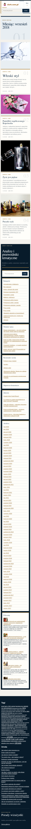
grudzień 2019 (7, 526)
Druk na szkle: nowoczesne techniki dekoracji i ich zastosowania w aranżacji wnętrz (15, 341)
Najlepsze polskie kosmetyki (9, 759)
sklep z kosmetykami (19, 732)
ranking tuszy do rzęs (8, 728)
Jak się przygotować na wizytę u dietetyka (13, 801)
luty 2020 (6, 521)
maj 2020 (6, 516)
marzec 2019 (7, 550)
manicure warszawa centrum (18, 719)
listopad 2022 (7, 476)
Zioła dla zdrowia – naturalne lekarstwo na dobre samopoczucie (14, 405)
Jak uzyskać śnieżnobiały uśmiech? (11, 765)
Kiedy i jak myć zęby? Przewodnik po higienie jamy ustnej (14, 350)
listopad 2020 (7, 505)
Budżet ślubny (5, 770)
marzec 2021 (7, 495)
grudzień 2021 (7, 482)
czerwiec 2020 (7, 513)
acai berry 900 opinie (8, 706)
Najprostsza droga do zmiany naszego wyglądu (15, 786)
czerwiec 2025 (7, 442)
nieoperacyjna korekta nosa (9, 722)
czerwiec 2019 (7, 542)
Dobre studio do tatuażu (8, 752)
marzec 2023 (7, 474)
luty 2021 (6, 498)
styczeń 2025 (7, 453)
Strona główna (5, 824)
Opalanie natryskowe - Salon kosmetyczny (13, 725)
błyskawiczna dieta (17, 708)
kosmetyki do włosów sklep (21, 714)
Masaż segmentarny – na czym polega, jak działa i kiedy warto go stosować (14, 330)
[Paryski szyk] (15, 205)
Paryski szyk (8, 221)
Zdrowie (5, 320)
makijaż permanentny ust (18, 717)
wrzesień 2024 (7, 463)
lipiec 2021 (6, 487)
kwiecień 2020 (7, 519)
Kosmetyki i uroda (7, 71)
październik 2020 (8, 508)
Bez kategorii (7, 287)
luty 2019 (6, 553)
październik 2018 (8, 563)
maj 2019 (6, 545)
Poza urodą (6, 308)
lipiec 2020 (6, 511)
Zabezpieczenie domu (14, 679)
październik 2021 (8, 484)
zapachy (11, 743)
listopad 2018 (7, 561)
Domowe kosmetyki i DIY (10, 292)
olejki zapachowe (13, 724)
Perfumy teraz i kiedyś (9, 361)
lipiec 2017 (6, 603)
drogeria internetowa (6, 711)
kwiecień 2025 (7, 447)
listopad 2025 (7, 437)
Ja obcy (5, 364)
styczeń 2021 (7, 500)
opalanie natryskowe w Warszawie (11, 727)
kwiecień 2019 (7, 548)
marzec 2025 (7, 450)
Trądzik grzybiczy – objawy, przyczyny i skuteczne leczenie (13, 652)
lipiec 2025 (6, 440)
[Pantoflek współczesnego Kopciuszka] (15, 105)
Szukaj (25, 10)
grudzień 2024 (7, 455)
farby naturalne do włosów (19, 711)
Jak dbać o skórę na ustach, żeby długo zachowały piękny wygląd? (12, 773)
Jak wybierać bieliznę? (8, 767)
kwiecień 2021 (7, 492)
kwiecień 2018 (7, 579)
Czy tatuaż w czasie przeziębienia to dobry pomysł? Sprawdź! (14, 400)
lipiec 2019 (6, 540)
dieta (24, 708)
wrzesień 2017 (7, 598)
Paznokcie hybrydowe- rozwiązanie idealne (14, 793)
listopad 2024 (7, 458)
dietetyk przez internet (7, 709)
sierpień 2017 (7, 600)
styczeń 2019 (7, 555)
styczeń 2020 (7, 524)
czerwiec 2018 (7, 574)
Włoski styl (11, 75)
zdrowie (18, 743)
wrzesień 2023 (7, 471)
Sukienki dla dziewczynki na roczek (11, 799)
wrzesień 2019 (7, 534)
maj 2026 (6, 426)
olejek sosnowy (5, 724)
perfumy (24, 727)
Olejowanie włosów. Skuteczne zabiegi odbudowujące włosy (14, 372)
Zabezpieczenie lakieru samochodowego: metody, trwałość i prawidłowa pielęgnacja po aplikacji (14, 335)
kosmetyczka (5, 715)
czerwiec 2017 (7, 605)
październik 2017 (8, 595)
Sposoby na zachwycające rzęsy (11, 804)
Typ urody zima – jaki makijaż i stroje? (12, 757)
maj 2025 (6, 445)
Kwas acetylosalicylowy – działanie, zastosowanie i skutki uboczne (14, 410)
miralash (3, 721)
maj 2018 (6, 576)
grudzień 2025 (7, 434)
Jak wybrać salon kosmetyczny (10, 750)
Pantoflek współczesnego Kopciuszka (13, 122)
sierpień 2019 (7, 537)
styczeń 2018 (7, 587)
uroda (10, 737)
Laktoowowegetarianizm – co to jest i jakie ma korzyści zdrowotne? (14, 637)
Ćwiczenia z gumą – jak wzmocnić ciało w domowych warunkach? (12, 667)
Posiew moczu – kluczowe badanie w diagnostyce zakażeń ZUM (14, 415)
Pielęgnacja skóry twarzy (10, 300)
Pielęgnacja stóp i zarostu (11, 302)
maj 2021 (6, 490)
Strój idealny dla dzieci (8, 776)
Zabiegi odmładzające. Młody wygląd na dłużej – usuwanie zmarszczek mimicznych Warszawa (15, 796)
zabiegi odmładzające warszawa (12, 740)
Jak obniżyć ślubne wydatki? (9, 755)
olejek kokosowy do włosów (23, 722)
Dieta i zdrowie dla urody (10, 289)
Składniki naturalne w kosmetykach (13, 313)
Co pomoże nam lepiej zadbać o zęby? (12, 791)
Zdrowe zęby (7, 368)
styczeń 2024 (7, 466)
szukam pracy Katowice (8, 733)
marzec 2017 (7, 608)
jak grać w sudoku (17, 713)
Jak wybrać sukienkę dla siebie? (10, 784)
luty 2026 (6, 429)
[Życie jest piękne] (15, 156)
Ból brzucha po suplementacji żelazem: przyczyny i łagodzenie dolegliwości (14, 623)
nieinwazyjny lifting (16, 721)
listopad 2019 (7, 529)
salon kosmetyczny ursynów (21, 728)
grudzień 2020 (7, 503)
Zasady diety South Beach (11, 396)
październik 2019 (8, 532)
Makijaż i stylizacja (8, 297)
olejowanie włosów (21, 724)
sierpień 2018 (7, 569)
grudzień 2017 (7, 590)
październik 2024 (8, 461)
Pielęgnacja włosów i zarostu (12, 305)
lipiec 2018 (6, 571)
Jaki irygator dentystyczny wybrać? (11, 788)
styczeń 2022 (7, 479)
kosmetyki (12, 714)
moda (8, 721)
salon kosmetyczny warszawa (7, 730)
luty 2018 (6, 584)
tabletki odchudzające (21, 733)
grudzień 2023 (7, 469)
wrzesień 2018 (7, 566)
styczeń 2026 (7, 432)
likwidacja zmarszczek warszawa (11, 716)
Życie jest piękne (10, 177)
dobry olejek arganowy (19, 709)
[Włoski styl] (15, 55)
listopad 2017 (7, 592)
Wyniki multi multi (12, 739)
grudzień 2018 (7, 558)
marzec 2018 (7, 582)
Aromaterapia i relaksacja (10, 284)
